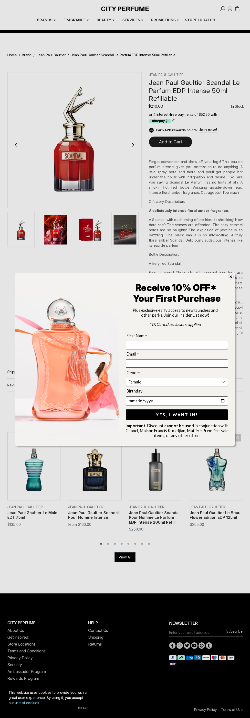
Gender (133, 372)
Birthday (134, 391)
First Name (136, 335)
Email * (132, 354)
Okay (82, 708)
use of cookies (27, 703)
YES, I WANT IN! (177, 414)
